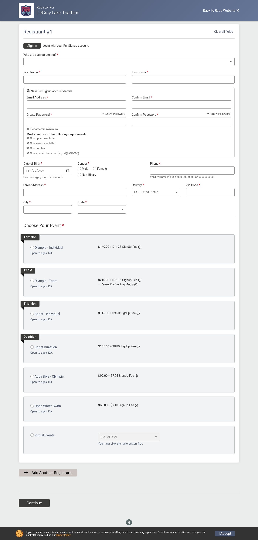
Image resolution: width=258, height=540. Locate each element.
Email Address (37, 97)
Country (138, 185)
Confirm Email (142, 97)
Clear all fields (223, 31)
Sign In (32, 46)
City (27, 202)
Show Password (115, 113)
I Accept (225, 533)
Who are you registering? (40, 55)
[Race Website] (28, 10)
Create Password (39, 114)
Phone (155, 163)
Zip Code (193, 185)
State (82, 202)
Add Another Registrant (51, 472)
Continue (34, 503)
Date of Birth (32, 163)
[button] (135, 284)
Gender (83, 163)
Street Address (34, 185)
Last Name (140, 72)
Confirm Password (145, 114)
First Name (31, 72)
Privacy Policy (63, 535)
